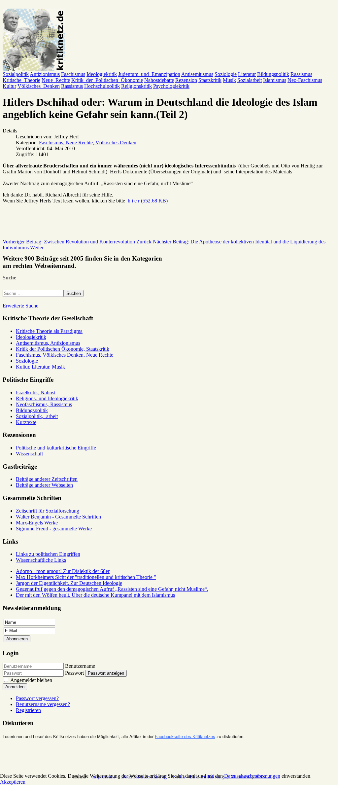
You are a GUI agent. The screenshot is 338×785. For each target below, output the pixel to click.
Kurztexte (26, 422)
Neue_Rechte (56, 80)
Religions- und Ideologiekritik (47, 398)
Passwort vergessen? (37, 698)
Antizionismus (45, 74)
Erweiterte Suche (20, 305)
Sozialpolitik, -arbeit (37, 416)
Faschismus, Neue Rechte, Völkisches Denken (87, 142)
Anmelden (14, 686)
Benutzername (80, 666)
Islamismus (274, 80)
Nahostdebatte (159, 80)
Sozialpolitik (16, 74)
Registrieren (28, 710)
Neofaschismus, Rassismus (44, 404)
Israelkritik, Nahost (35, 392)
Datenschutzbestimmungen (252, 776)
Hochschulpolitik (102, 86)
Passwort (74, 673)
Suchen (73, 293)
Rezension (186, 80)
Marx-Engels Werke (37, 522)
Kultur (9, 86)
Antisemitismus (197, 74)
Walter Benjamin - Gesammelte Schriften (58, 516)
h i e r (148, 200)
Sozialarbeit (249, 80)
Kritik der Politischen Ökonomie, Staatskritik (62, 349)
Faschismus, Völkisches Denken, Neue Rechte (64, 355)
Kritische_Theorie (21, 80)
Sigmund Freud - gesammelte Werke (54, 528)
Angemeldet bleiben (31, 680)
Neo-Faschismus (304, 80)
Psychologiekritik (171, 86)
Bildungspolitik (273, 74)
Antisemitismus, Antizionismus (48, 343)
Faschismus (73, 74)
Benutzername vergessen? (43, 704)
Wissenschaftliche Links (41, 560)
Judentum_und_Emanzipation (149, 74)
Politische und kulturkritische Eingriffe (56, 447)
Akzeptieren (12, 782)
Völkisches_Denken (38, 86)
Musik (229, 80)
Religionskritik (136, 86)
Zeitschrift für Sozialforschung (47, 511)
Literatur (247, 74)
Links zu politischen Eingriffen (48, 554)
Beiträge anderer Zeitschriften (47, 479)
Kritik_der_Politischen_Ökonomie (107, 80)
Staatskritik (209, 80)
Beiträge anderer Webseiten (44, 485)
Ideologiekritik (101, 74)
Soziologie (226, 74)
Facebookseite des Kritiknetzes (185, 736)
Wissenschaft (29, 453)
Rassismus (301, 74)
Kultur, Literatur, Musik (40, 367)
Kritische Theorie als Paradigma (49, 331)
